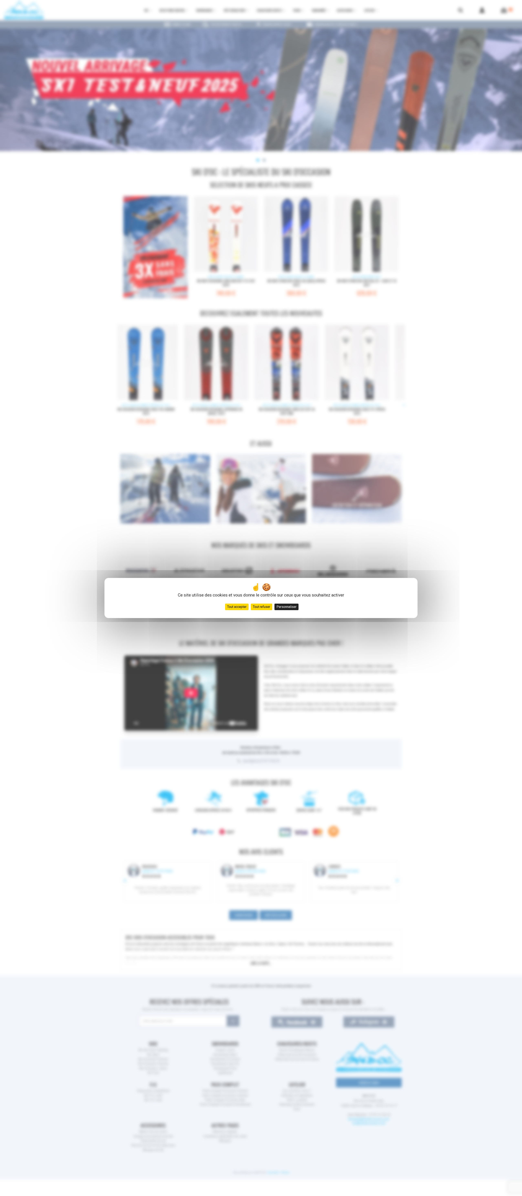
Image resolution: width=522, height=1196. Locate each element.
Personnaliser (286, 607)
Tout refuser (261, 607)
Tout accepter (237, 607)
